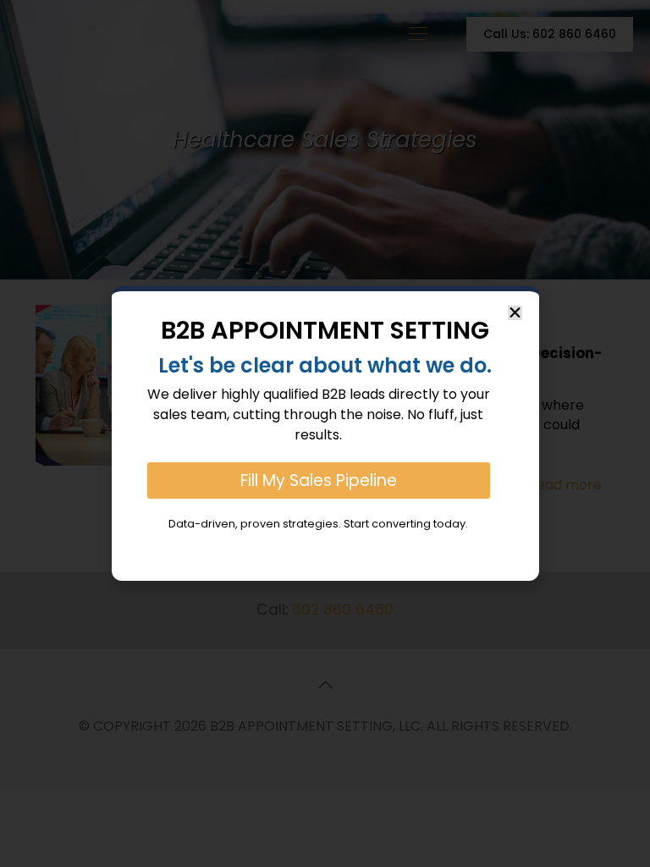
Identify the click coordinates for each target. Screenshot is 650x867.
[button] (515, 313)
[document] (325, 433)
